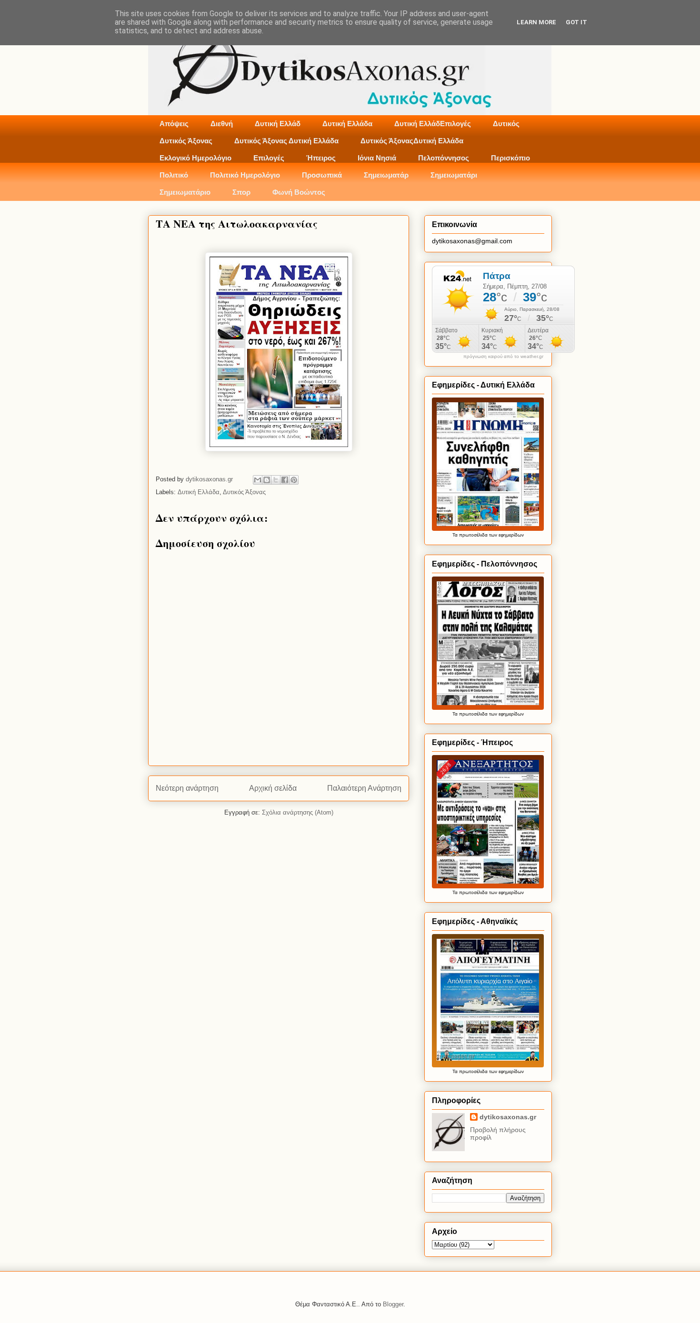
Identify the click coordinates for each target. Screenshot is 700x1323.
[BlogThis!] (266, 480)
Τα (455, 534)
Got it (576, 22)
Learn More (536, 22)
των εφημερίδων (506, 534)
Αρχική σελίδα (273, 788)
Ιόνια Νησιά (377, 158)
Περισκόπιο (510, 158)
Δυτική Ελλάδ (277, 123)
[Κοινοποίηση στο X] (275, 480)
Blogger (393, 1304)
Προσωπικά (322, 175)
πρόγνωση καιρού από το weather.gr (503, 356)
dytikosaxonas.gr (508, 1117)
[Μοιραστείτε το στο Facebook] (285, 480)
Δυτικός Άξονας (186, 141)
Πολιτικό (174, 175)
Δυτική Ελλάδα (347, 123)
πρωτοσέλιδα (473, 534)
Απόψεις (174, 123)
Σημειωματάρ (386, 175)
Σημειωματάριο (185, 192)
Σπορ (241, 192)
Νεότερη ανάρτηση (187, 788)
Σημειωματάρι (453, 175)
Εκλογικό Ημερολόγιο (195, 158)
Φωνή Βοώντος (298, 192)
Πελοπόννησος (443, 158)
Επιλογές (268, 158)
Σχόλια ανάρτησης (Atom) (297, 812)
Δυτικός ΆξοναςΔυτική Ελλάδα (411, 141)
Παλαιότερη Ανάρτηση (364, 788)
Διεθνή (221, 123)
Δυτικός (506, 123)
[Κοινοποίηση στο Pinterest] (294, 480)
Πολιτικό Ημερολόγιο (245, 175)
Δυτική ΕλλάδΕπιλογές (432, 123)
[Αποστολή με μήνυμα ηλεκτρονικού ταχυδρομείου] (257, 480)
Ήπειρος (321, 158)
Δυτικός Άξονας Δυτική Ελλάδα (286, 141)
